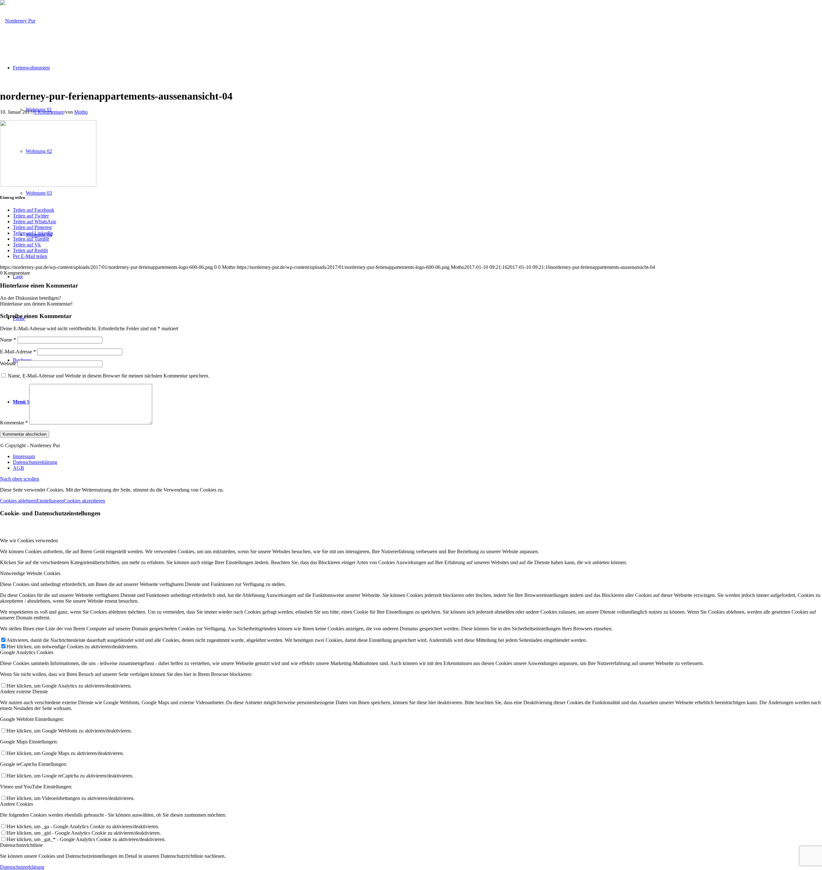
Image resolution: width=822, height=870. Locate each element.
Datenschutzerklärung (22, 867)
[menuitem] (417, 456)
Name (8, 339)
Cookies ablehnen (18, 500)
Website (8, 363)
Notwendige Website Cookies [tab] (30, 573)
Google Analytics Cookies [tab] (26, 652)
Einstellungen (50, 500)
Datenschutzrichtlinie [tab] (21, 845)
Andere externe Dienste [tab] (24, 691)
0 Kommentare (49, 112)
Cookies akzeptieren (84, 500)
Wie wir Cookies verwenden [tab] (29, 540)
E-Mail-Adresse (18, 351)
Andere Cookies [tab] (16, 804)
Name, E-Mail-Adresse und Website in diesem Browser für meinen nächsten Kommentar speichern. (108, 375)
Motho (81, 112)
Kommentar (14, 422)
